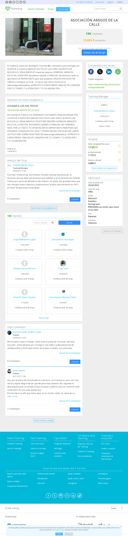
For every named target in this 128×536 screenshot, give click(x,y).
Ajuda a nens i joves (76, 478)
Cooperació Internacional (17, 486)
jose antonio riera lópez (63, 239)
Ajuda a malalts (13, 481)
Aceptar (59, 534)
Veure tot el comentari (69, 190)
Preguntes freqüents (62, 443)
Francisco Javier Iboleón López (27, 332)
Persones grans (104, 478)
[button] (119, 145)
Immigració (72, 483)
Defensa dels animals (46, 474)
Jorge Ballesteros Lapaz (24, 239)
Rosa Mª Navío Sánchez (25, 297)
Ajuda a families (74, 474)
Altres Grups (103, 483)
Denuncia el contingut (112, 231)
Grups (51, 9)
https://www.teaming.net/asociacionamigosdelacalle (104, 86)
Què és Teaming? (36, 9)
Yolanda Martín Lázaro (23, 165)
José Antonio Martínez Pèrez (63, 297)
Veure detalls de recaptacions (104, 168)
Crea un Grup (63, 9)
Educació (41, 483)
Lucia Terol (63, 268)
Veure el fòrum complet (43, 420)
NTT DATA (105, 444)
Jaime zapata (19, 370)
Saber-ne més (12, 396)
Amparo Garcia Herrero (25, 268)
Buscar (69, 222)
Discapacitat (43, 478)
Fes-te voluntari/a (85, 456)
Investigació (103, 474)
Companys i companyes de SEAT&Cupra (107, 456)
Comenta (75, 199)
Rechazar (69, 534)
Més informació (58, 530)
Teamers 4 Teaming (86, 451)
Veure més (44, 317)
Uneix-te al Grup (94, 52)
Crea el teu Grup (37, 443)
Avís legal (58, 448)
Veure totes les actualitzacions (44, 208)
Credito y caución (108, 448)
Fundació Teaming (14, 443)
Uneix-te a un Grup (38, 448)
